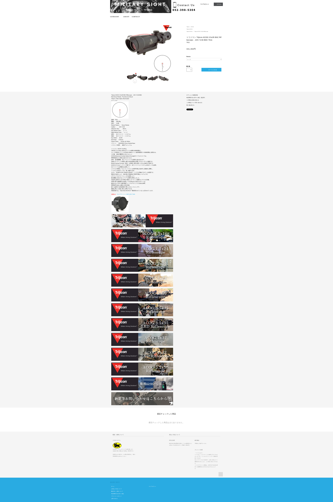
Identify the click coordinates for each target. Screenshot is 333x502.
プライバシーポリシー (116, 496)
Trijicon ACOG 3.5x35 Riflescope (201, 31)
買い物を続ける (190, 105)
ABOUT (126, 17)
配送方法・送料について (117, 491)
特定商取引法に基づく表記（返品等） (196, 97)
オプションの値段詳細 (192, 95)
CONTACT (136, 17)
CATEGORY (115, 17)
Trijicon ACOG (189, 29)
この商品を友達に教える (192, 100)
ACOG (192, 26)
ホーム (112, 486)
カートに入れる (212, 70)
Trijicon (187, 26)
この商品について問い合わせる (194, 102)
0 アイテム (219, 4)
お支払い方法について (116, 488)
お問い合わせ (114, 498)
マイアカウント (204, 4)
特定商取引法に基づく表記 (117, 493)
